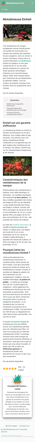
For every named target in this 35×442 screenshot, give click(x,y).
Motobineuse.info (13, 429)
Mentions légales (11, 426)
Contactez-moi (24, 426)
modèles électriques (21, 225)
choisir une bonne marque (15, 322)
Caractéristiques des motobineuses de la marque (16, 109)
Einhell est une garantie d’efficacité (15, 105)
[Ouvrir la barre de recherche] (32, 3)
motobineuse (25, 61)
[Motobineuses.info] (3, 3)
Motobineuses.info (15, 3)
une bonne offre (9, 299)
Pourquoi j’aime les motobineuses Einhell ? (15, 113)
